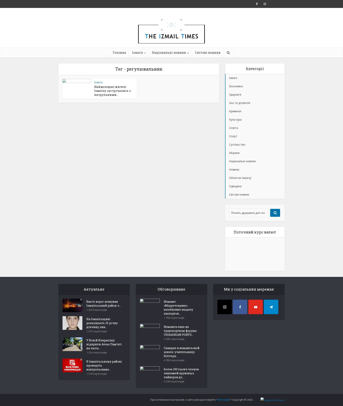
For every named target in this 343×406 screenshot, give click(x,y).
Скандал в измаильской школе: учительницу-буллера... (181, 352)
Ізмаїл (137, 52)
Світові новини (208, 52)
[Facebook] (240, 307)
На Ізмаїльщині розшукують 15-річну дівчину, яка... (102, 323)
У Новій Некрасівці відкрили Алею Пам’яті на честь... (104, 344)
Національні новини (169, 52)
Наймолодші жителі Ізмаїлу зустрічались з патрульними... (112, 91)
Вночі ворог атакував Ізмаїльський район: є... (103, 303)
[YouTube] (255, 307)
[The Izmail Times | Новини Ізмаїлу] (171, 35)
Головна (119, 52)
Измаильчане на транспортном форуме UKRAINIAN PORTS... (180, 331)
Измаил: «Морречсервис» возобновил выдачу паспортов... (178, 307)
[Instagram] (224, 307)
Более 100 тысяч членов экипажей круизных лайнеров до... (181, 373)
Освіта (98, 82)
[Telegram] (271, 307)
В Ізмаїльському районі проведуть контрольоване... (104, 365)
